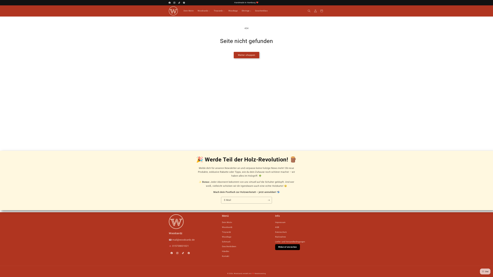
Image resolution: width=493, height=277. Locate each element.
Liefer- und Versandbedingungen (290, 242)
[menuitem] (189, 11)
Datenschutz (281, 232)
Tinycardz (226, 232)
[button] (309, 11)
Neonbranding (260, 273)
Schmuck (226, 242)
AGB (277, 227)
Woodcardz (227, 227)
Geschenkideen (229, 246)
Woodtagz (226, 237)
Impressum (280, 222)
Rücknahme (280, 237)
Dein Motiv (227, 222)
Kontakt (225, 256)
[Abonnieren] (269, 200)
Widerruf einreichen (287, 247)
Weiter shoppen (246, 55)
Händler (225, 251)
